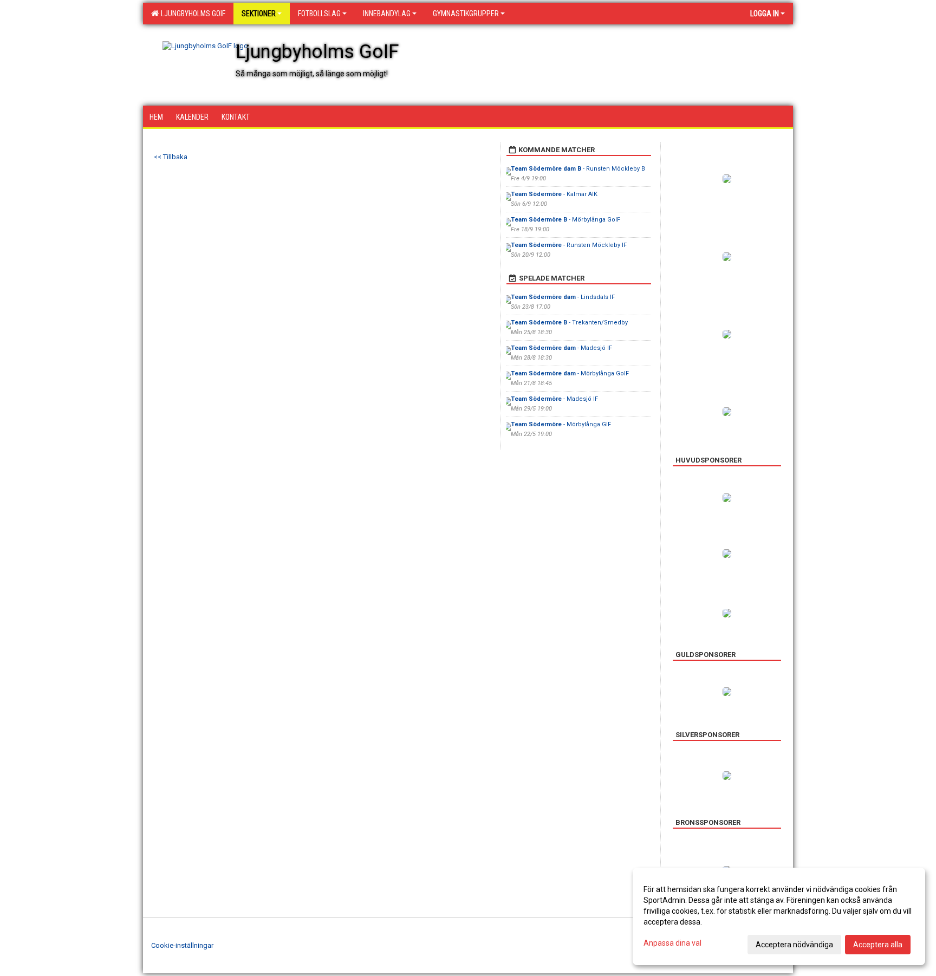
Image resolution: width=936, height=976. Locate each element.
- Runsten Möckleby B (578, 168)
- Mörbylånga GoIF (565, 219)
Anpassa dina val (672, 943)
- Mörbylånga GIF (561, 424)
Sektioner (259, 13)
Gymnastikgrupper (466, 13)
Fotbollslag (319, 13)
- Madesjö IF (562, 348)
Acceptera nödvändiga (794, 944)
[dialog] (779, 916)
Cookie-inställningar (182, 945)
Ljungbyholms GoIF (191, 13)
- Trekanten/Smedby (569, 322)
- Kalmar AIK (554, 194)
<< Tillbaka (170, 157)
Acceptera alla (877, 944)
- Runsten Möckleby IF (569, 245)
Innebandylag (387, 13)
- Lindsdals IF (563, 297)
